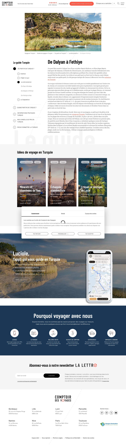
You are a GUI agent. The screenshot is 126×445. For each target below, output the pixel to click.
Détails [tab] (63, 213)
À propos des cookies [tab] (90, 213)
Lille (34, 409)
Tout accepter (89, 233)
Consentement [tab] (35, 213)
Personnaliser (62, 233)
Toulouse (83, 420)
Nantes (12, 420)
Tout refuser (36, 233)
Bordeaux (13, 409)
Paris (57, 420)
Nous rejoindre (46, 438)
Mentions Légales (58, 438)
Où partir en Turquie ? (60, 53)
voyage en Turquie (78, 114)
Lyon (57, 409)
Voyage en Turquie (30, 53)
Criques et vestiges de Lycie (92, 191)
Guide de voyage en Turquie (44, 53)
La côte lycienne (73, 53)
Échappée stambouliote (61, 191)
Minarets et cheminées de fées (30, 191)
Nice (34, 420)
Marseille (83, 409)
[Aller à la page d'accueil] (8, 3)
